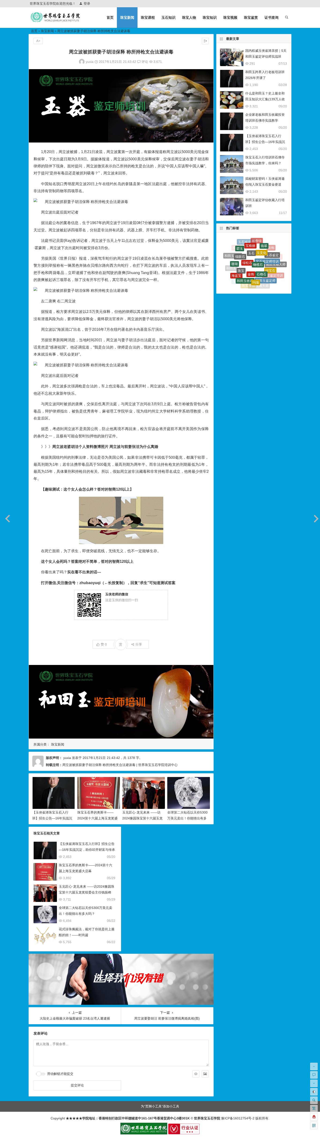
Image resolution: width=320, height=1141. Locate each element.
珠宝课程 (148, 17)
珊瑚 (234, 251)
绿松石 (247, 242)
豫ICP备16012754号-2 (237, 1118)
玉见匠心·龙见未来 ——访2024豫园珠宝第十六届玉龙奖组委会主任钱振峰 (142, 818)
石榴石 (261, 250)
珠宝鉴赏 (251, 17)
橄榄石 (258, 242)
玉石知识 (168, 17)
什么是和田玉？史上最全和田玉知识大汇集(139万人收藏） (265, 99)
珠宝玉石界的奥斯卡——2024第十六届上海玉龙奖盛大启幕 (97, 818)
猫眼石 (240, 244)
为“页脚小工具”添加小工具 (160, 1106)
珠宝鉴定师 (276, 268)
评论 (144, 62)
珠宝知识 (210, 17)
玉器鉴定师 (271, 277)
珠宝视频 (230, 17)
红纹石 (257, 279)
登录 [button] (87, 3)
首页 (110, 17)
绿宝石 (270, 253)
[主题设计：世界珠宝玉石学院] (143, 1133)
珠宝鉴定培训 (273, 264)
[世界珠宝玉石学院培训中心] (55, 21)
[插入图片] (205, 1073)
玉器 (249, 285)
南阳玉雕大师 (276, 256)
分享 (138, 644)
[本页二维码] (314, 1125)
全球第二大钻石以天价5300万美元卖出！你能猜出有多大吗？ (187, 818)
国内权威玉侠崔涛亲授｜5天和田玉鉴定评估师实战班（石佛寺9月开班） (266, 56)
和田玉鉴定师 (265, 261)
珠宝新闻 (127, 17)
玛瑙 (255, 259)
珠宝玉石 (248, 269)
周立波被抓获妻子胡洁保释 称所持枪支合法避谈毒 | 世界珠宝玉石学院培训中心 (120, 765)
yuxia (89, 62)
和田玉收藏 (245, 259)
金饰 (251, 249)
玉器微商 (246, 279)
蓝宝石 (257, 286)
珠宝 (241, 249)
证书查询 (271, 17)
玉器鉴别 (239, 270)
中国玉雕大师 (259, 270)
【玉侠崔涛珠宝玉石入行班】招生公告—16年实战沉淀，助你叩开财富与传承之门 (87, 849)
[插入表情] (195, 1073)
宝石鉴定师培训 (267, 245)
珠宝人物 (189, 17)
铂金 (263, 283)
